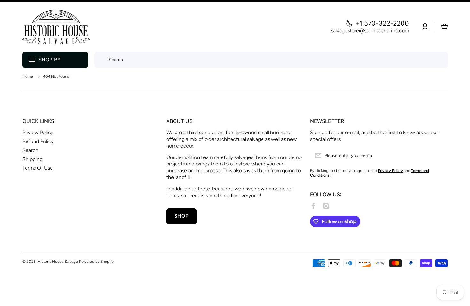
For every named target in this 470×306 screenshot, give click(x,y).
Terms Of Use (37, 168)
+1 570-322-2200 (382, 23)
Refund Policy (38, 141)
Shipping (32, 159)
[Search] (100, 60)
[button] (444, 26)
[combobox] (271, 60)
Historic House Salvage (58, 261)
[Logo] (56, 27)
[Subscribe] (440, 156)
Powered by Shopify (96, 261)
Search (30, 150)
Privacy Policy (37, 132)
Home (27, 76)
